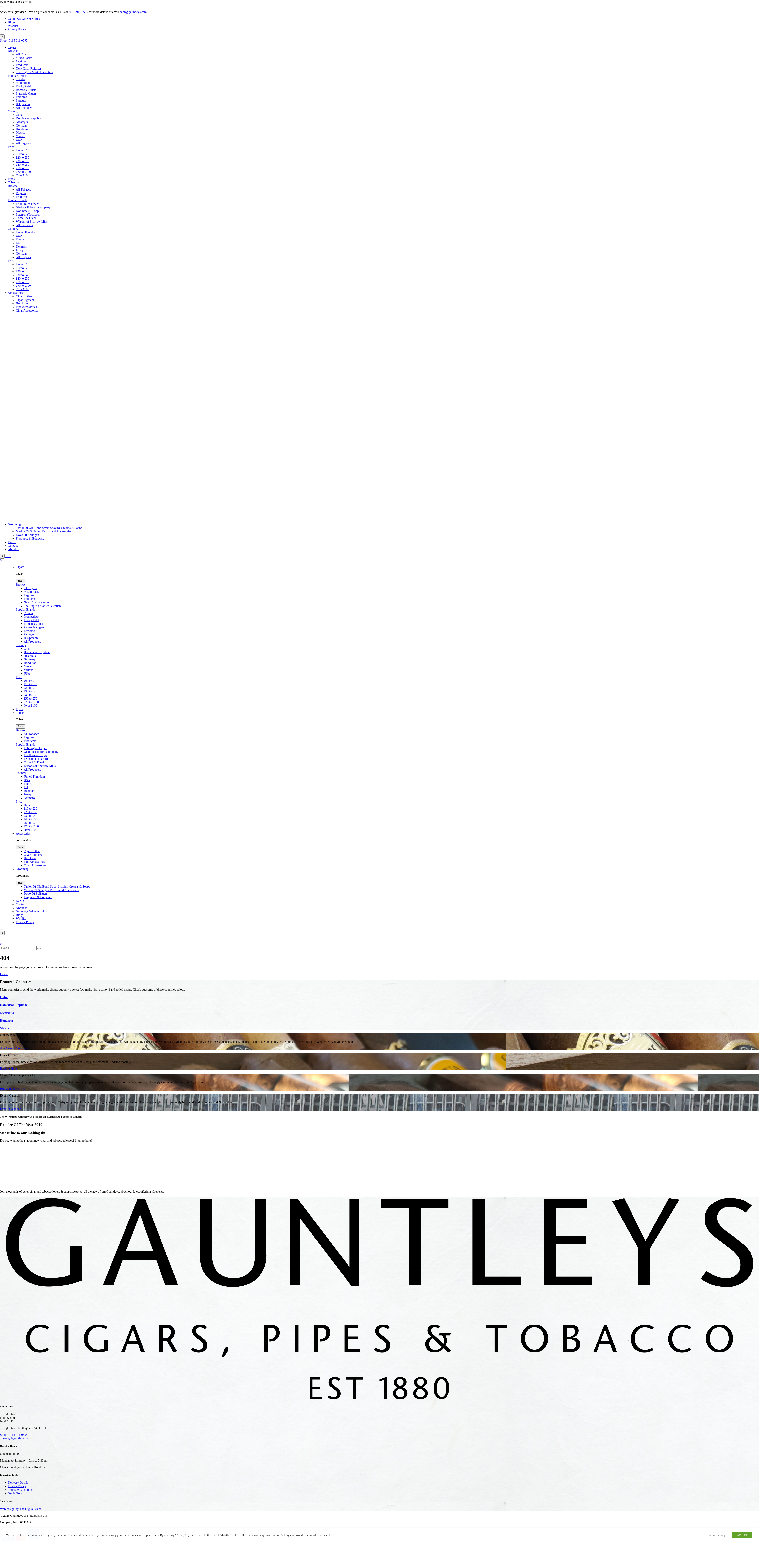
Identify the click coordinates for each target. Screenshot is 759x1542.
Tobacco (13, 182)
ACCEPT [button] (742, 1535)
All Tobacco (23, 189)
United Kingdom (26, 232)
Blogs (11, 22)
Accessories (15, 292)
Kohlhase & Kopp (27, 211)
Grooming (14, 524)
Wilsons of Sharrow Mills (32, 221)
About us (13, 549)
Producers (22, 65)
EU (18, 243)
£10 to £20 (22, 154)
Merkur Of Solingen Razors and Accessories (43, 531)
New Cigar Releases (28, 68)
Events (12, 542)
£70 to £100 (23, 171)
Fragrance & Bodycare (30, 538)
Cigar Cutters (24, 296)
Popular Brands (17, 75)
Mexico (20, 132)
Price (11, 146)
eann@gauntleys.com (133, 12)
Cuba (19, 114)
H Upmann (23, 104)
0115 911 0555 (78, 12)
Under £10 (22, 150)
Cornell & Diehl (26, 218)
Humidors (22, 303)
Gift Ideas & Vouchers (14, 1048)
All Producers (24, 107)
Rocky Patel (23, 86)
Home (4, 974)
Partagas (21, 100)
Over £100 (22, 175)
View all (5, 1028)
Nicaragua (22, 122)
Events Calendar (10, 1109)
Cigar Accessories (27, 310)
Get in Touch (16, 1493)
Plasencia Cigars (26, 93)
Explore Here (8, 1068)
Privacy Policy (17, 29)
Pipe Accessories (26, 307)
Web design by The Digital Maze (20, 1509)
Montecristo (23, 82)
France (20, 239)
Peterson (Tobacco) (28, 214)
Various (20, 136)
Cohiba (20, 79)
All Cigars (22, 54)
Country (13, 111)
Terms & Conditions (20, 1489)
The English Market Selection (34, 72)
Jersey (20, 250)
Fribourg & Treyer (27, 203)
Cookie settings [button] (716, 1535)
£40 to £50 (22, 164)
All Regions (23, 143)
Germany (21, 125)
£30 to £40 (22, 161)
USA (19, 139)
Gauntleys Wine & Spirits (24, 18)
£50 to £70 (22, 168)
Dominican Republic (29, 118)
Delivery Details (18, 1482)
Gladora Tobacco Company (33, 207)
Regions (21, 61)
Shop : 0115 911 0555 (13, 40)
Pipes (11, 179)
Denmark (21, 246)
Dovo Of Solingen (27, 535)
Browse (13, 50)
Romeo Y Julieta (26, 90)
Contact (13, 545)
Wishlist (13, 25)
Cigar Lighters (25, 300)
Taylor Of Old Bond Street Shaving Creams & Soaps (49, 527)
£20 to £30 (22, 157)
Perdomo (21, 97)
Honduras (22, 129)
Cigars (12, 47)
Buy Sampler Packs (12, 1088)
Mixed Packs (24, 58)
